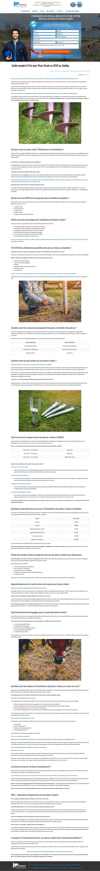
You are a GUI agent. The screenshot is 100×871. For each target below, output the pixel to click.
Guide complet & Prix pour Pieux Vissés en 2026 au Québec (75, 71)
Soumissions (25, 11)
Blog (42, 11)
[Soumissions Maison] (20, 4)
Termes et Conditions (69, 55)
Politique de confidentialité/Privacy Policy (73, 868)
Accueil (51, 71)
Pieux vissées (58, 71)
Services (35, 11)
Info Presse (50, 11)
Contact (60, 11)
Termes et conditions (56, 868)
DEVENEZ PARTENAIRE (72, 11)
